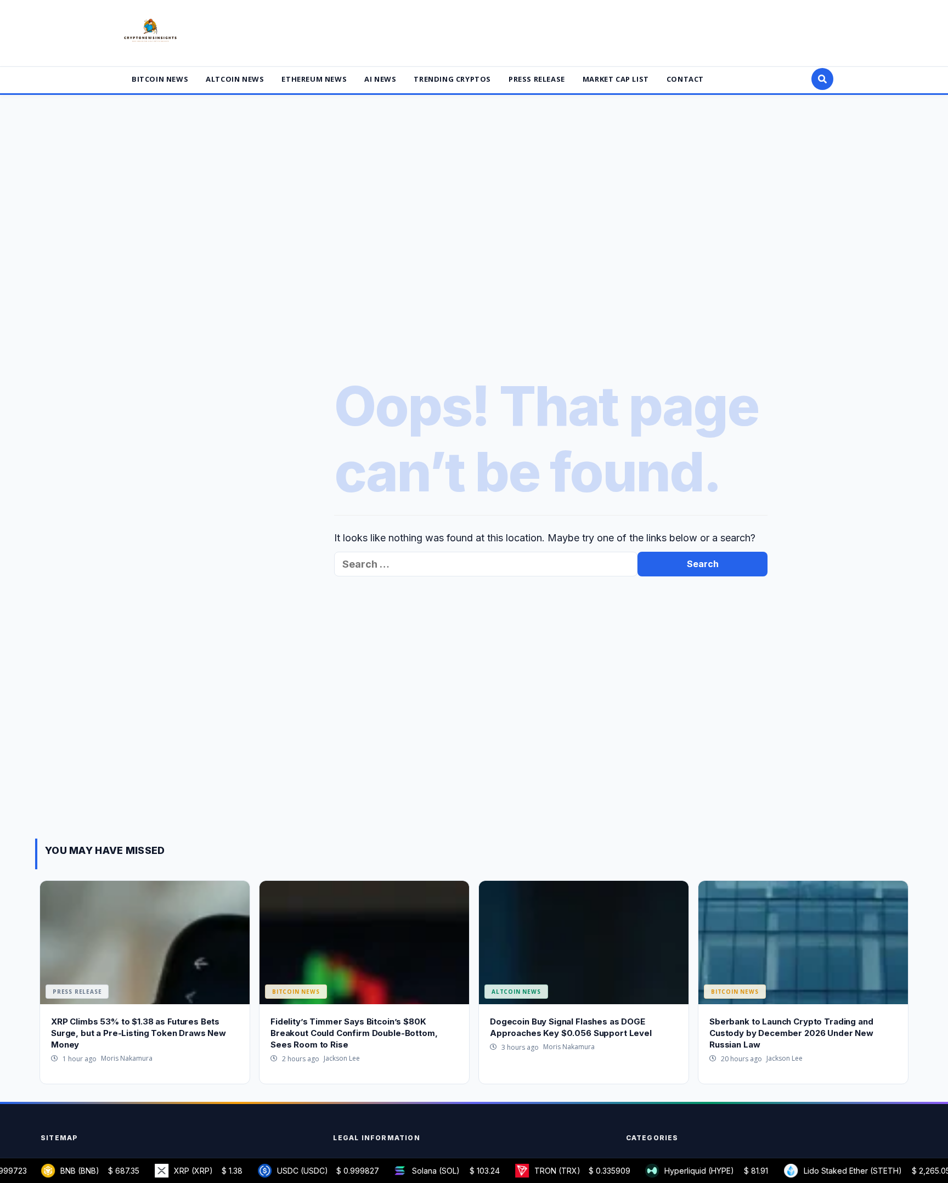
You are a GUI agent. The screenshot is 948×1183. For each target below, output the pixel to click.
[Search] (822, 79)
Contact (685, 79)
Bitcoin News (160, 79)
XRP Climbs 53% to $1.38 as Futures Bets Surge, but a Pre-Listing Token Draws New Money (138, 1033)
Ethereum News (314, 79)
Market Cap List (616, 79)
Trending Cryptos (452, 79)
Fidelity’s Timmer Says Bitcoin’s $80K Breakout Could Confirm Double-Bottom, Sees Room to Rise (353, 1033)
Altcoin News (235, 79)
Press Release (537, 79)
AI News (380, 79)
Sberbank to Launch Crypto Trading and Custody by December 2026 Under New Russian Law (791, 1033)
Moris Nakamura (127, 1058)
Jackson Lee (342, 1058)
